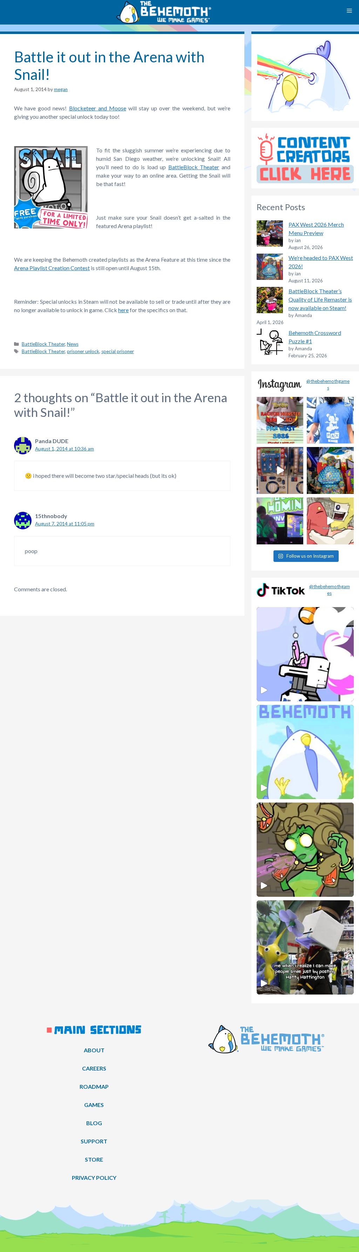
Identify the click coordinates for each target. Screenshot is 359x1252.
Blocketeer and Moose (97, 108)
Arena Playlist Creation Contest (52, 267)
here (123, 310)
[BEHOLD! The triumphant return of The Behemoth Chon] (280, 470)
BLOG (94, 1123)
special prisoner (117, 351)
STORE (94, 1159)
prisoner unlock (83, 351)
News (73, 344)
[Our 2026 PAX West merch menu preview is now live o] (330, 420)
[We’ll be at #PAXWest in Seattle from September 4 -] (330, 470)
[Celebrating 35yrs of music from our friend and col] (280, 520)
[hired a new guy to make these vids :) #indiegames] (330, 520)
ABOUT (94, 1050)
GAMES (94, 1104)
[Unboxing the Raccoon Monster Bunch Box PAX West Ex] (280, 420)
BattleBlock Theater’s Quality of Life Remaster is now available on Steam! (320, 299)
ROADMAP (94, 1086)
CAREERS (94, 1068)
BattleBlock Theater (193, 167)
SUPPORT (94, 1141)
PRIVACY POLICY (94, 1177)
